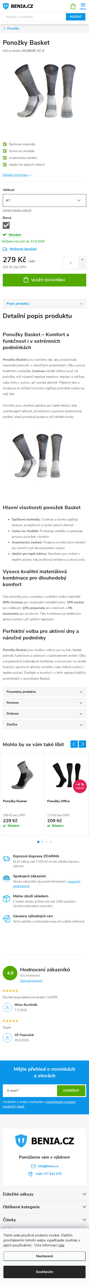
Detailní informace (15, 175)
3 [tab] (46, 842)
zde (61, 1245)
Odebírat (71, 1090)
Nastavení (44, 1256)
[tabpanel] (22, 794)
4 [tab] (51, 842)
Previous (74, 744)
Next (82, 744)
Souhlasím (44, 1271)
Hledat (76, 17)
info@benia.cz (48, 1166)
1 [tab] (38, 842)
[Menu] (83, 6)
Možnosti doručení (23, 249)
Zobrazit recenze (31, 981)
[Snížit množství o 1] (82, 266)
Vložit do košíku (48, 280)
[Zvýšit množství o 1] (82, 260)
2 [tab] (42, 842)
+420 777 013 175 (48, 1174)
